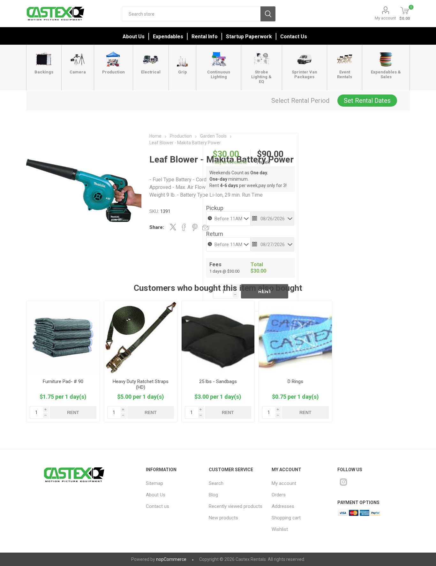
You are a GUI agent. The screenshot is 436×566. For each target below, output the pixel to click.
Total (257, 264)
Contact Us (293, 37)
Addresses (283, 506)
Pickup (214, 208)
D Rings (295, 381)
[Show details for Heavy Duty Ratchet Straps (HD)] (140, 337)
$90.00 (270, 154)
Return (214, 233)
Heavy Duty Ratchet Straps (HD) (141, 384)
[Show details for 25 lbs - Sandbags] (218, 337)
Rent (73, 412)
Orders (279, 495)
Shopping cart (286, 518)
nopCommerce (171, 559)
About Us (134, 37)
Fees (215, 264)
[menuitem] (173, 483)
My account (385, 18)
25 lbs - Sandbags (218, 381)
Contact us (157, 506)
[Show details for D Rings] (295, 337)
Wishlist (280, 529)
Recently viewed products (235, 506)
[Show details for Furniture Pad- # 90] (63, 337)
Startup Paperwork (249, 37)
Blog (213, 495)
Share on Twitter (173, 227)
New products (223, 518)
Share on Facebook (183, 227)
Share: (156, 227)
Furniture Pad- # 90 (63, 381)
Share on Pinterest (195, 227)
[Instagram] (343, 482)
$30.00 (226, 154)
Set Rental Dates (367, 100)
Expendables (168, 37)
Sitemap (154, 483)
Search (267, 13)
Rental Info (205, 37)
